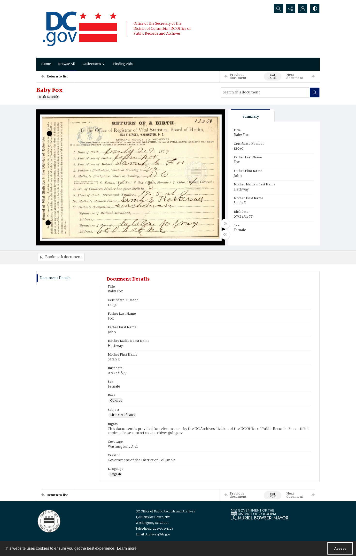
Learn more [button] (127, 548)
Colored (116, 400)
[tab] (251, 115)
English (115, 474)
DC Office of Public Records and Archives (165, 511)
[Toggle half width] (225, 234)
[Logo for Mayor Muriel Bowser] (259, 514)
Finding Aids (123, 64)
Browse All (66, 64)
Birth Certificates (122, 415)
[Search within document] (314, 92)
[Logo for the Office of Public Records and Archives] (48, 521)
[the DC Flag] (80, 28)
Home (46, 64)
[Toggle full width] (225, 223)
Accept (340, 548)
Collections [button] (92, 64)
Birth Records (49, 97)
